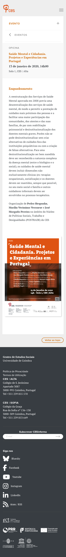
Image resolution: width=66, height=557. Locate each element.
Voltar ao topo (52, 340)
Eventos (21, 35)
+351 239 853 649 (17, 417)
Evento (14, 23)
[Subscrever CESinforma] (59, 436)
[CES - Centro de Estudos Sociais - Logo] (9, 7)
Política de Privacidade (15, 371)
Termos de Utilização (14, 375)
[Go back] (10, 35)
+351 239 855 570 (17, 394)
